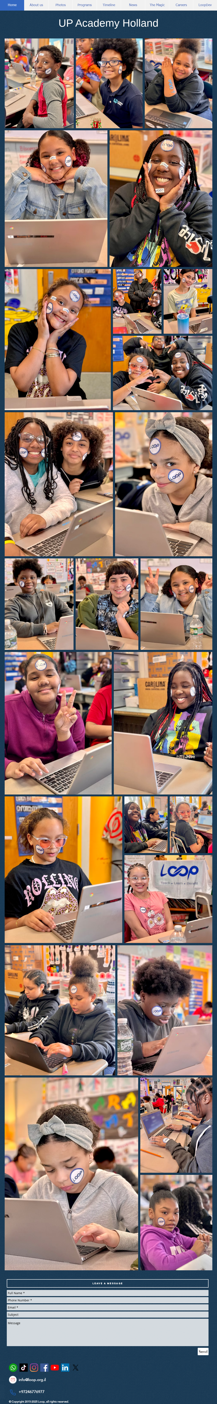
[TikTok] (23, 1367)
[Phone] (12, 1392)
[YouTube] (55, 1367)
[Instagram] (34, 1367)
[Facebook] (44, 1367)
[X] (75, 1367)
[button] (108, 1283)
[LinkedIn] (65, 1367)
